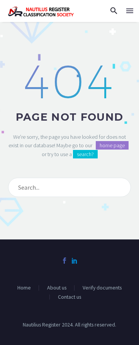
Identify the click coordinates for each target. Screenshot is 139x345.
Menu (129, 11)
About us (56, 288)
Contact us (69, 297)
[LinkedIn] (74, 260)
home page (112, 145)
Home (24, 288)
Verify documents (102, 288)
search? (85, 154)
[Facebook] (64, 260)
